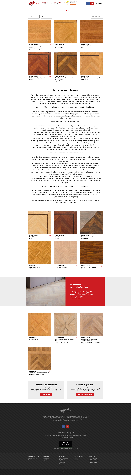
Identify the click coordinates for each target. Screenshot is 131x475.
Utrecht (84, 435)
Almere (44, 433)
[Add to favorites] (50, 44)
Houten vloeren (62, 459)
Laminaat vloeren (62, 462)
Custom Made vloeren (63, 458)
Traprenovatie (92, 459)
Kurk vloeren (61, 465)
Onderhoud (92, 456)
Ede (87, 433)
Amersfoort (49, 433)
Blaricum (75, 433)
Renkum (70, 435)
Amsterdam (55, 433)
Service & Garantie (78, 456)
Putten (66, 435)
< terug (65, 13)
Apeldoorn (60, 433)
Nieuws (30, 459)
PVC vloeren (61, 463)
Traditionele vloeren (63, 460)
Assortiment (62, 456)
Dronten (84, 433)
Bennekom (70, 433)
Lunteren (58, 435)
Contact (30, 460)
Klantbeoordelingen (32, 458)
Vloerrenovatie (93, 458)
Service (75, 458)
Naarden (62, 435)
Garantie (76, 459)
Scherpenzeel (76, 435)
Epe (45, 435)
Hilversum (49, 435)
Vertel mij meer (46, 394)
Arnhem (65, 433)
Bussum (79, 433)
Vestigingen (46, 456)
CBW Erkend (76, 460)
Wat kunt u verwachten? (85, 394)
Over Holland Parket (33, 456)
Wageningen (66, 437)
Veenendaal (60, 437)
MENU (100, 3)
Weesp (71, 437)
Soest (80, 435)
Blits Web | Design (75, 471)
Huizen (53, 435)
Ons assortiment (58, 11)
